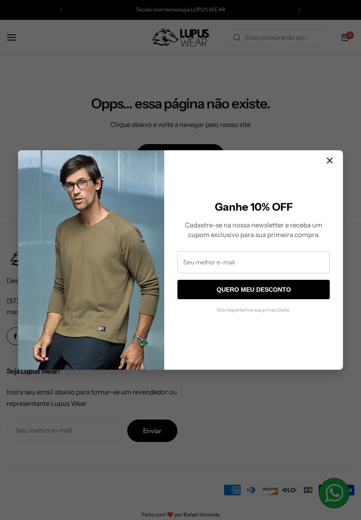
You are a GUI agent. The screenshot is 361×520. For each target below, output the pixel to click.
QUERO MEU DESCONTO (254, 289)
